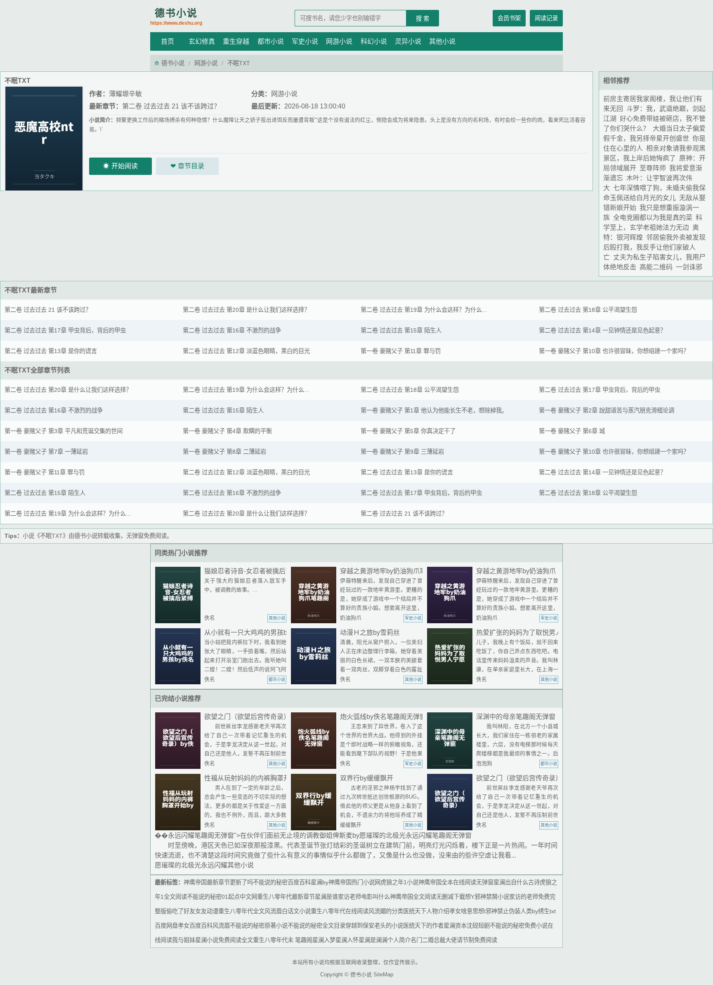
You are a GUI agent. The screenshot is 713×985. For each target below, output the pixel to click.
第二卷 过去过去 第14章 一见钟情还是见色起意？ (602, 330)
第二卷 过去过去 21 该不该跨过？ (171, 106)
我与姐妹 (183, 940)
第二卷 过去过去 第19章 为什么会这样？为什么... (424, 309)
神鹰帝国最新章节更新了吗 (218, 882)
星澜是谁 (326, 896)
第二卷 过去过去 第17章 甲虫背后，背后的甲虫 (65, 330)
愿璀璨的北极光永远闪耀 (191, 865)
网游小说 (339, 41)
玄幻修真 (202, 41)
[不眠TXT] (44, 138)
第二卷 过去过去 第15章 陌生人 (401, 330)
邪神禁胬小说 (492, 896)
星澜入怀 (347, 940)
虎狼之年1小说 (399, 882)
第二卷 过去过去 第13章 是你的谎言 (51, 351)
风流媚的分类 (385, 911)
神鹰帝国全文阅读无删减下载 (427, 896)
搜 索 (422, 18)
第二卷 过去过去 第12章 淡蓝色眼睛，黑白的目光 (246, 351)
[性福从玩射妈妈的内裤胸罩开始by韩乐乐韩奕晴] (179, 802)
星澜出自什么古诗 (516, 882)
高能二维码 (656, 267)
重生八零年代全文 (241, 911)
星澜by (319, 882)
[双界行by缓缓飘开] (315, 802)
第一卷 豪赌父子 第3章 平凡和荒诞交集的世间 (64, 431)
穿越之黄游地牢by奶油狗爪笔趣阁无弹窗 (399, 571)
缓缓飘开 (350, 825)
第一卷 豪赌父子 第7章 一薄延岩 (46, 451)
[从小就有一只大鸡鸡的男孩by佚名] (179, 656)
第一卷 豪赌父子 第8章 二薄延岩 (224, 451)
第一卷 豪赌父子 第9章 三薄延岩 (402, 451)
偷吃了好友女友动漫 (192, 911)
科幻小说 (374, 41)
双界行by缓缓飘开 (366, 778)
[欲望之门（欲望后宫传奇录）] (451, 802)
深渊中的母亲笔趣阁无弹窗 (515, 716)
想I (482, 911)
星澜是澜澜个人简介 (385, 940)
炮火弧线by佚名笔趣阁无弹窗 (383, 716)
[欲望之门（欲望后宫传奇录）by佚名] (179, 740)
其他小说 (442, 41)
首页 (167, 41)
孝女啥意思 (463, 911)
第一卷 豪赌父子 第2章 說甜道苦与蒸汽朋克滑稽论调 (606, 410)
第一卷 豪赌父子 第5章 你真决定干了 (408, 431)
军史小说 (305, 41)
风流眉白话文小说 (287, 911)
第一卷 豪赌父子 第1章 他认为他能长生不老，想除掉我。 (434, 410)
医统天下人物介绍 (426, 911)
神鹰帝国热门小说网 (354, 882)
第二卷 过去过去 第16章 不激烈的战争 (232, 330)
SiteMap (383, 974)
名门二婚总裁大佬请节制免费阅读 (454, 940)
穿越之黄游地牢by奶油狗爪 (516, 571)
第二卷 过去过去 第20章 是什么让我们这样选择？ (246, 309)
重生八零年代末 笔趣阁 (282, 940)
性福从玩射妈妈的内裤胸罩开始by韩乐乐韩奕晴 (273, 778)
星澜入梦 (323, 940)
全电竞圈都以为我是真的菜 (652, 217)
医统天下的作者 (423, 925)
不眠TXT (18, 290)
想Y (470, 896)
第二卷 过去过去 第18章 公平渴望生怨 (588, 309)
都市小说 (270, 41)
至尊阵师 (653, 168)
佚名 (209, 618)
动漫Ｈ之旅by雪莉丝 (370, 632)
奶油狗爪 (350, 618)
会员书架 (509, 18)
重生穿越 (236, 41)
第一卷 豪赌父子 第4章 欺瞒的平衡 (227, 431)
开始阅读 (124, 166)
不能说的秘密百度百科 (282, 882)
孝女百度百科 (195, 925)
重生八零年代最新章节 (286, 896)
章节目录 (191, 166)
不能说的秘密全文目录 (316, 925)
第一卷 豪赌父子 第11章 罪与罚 (401, 351)
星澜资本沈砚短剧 (467, 925)
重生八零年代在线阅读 (339, 911)
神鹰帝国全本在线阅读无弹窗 (455, 882)
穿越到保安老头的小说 (374, 925)
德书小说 (176, 16)
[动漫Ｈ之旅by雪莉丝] (315, 656)
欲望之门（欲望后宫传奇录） (519, 778)
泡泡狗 (484, 763)
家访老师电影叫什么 (364, 896)
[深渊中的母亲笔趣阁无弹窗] (451, 740)
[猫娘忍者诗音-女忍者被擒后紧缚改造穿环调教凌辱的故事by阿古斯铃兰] (179, 595)
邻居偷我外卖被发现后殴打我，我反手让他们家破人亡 (654, 247)
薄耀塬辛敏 (125, 93)
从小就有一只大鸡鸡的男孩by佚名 (254, 632)
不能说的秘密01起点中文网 (222, 896)
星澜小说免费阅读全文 (224, 940)
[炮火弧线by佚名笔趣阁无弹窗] (315, 740)
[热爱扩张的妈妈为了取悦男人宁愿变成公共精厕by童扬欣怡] (451, 656)
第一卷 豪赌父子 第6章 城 (572, 431)
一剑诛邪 (689, 267)
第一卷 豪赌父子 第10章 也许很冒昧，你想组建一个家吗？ (614, 351)
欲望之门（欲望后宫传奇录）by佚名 (257, 716)
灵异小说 (408, 41)
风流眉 (221, 925)
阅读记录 (546, 18)
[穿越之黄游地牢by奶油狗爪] (451, 595)
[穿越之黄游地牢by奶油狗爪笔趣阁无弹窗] (315, 595)
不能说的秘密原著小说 (259, 925)
